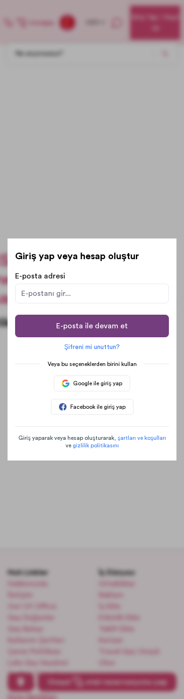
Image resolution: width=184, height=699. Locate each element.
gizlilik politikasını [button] (96, 445)
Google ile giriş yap (97, 383)
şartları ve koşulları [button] (141, 438)
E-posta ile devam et (92, 326)
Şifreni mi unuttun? (92, 347)
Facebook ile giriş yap (97, 407)
